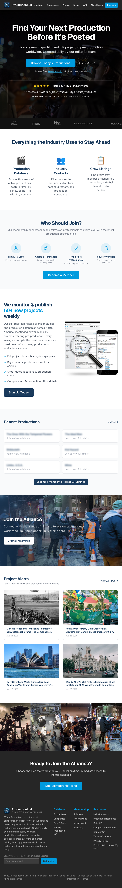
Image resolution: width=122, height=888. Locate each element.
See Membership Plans (61, 785)
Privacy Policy (100, 840)
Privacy (71, 875)
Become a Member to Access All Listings (61, 481)
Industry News (100, 814)
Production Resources (104, 818)
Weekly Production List (59, 830)
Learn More (86, 63)
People (66, 5)
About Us (78, 827)
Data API (97, 823)
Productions (36, 5)
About (94, 5)
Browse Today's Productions (50, 63)
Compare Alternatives (104, 827)
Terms (84, 878)
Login (100, 5)
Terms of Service (102, 836)
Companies (53, 5)
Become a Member (61, 275)
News (76, 5)
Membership (55, 71)
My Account (80, 823)
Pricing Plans (80, 818)
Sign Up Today (19, 392)
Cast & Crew (60, 823)
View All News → (109, 580)
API (85, 5)
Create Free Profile (19, 540)
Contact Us (99, 832)
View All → (113, 422)
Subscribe (48, 861)
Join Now (111, 5)
